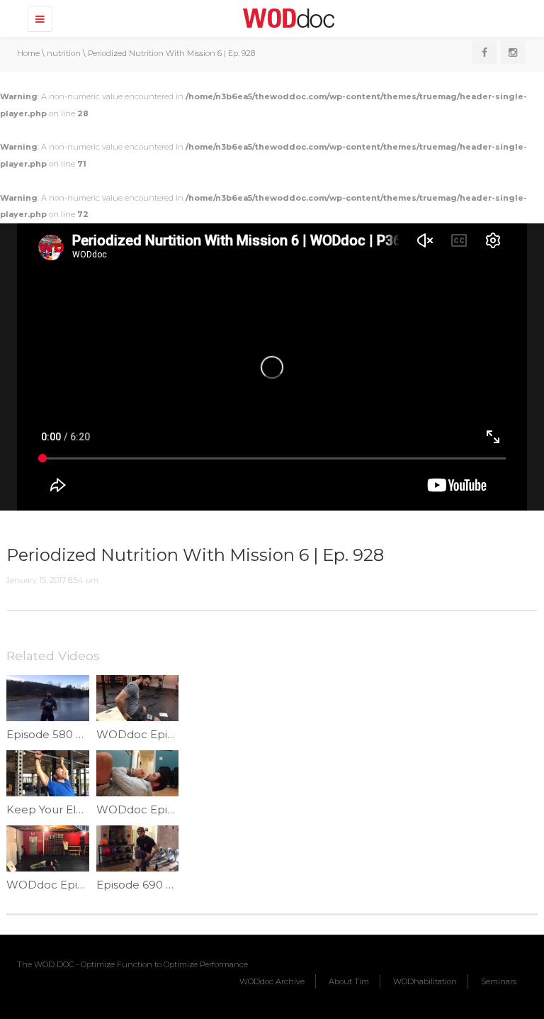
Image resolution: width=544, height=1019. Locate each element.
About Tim (349, 981)
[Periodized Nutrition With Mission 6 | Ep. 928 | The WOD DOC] (286, 17)
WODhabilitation (425, 981)
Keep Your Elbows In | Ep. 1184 (88, 809)
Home (28, 53)
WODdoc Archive (272, 981)
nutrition (64, 53)
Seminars (498, 981)
